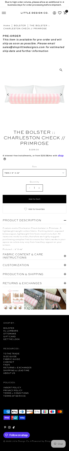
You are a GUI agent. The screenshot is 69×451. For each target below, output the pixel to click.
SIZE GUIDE (10, 356)
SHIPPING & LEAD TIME (16, 370)
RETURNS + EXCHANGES (17, 367)
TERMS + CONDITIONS (16, 393)
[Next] (61, 94)
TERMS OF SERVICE (14, 396)
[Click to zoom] (61, 70)
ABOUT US (9, 373)
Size (34, 166)
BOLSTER (20, 25)
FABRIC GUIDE (11, 359)
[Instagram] (9, 427)
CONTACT (8, 362)
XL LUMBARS (10, 331)
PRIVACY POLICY (12, 390)
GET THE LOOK (11, 339)
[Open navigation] (4, 13)
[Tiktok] (14, 427)
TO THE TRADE (11, 353)
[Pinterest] (5, 427)
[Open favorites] (59, 13)
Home (6, 25)
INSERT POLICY (12, 387)
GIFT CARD (9, 336)
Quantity (34, 182)
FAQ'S (6, 365)
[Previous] (8, 94)
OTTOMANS (9, 334)
